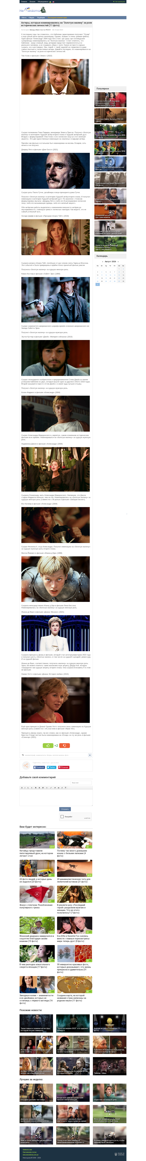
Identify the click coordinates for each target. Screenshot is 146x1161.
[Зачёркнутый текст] (32, 788)
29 (119, 281)
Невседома (37, 11)
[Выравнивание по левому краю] (36, 788)
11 (102, 275)
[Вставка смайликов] (47, 788)
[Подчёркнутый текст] (28, 788)
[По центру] (39, 788)
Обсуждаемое (43, 1)
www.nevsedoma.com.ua (30, 1154)
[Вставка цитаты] (58, 788)
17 (97, 278)
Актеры (49, 755)
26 (106, 281)
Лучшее (32, 1)
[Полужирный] (22, 788)
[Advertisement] (56, 112)
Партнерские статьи (29, 1152)
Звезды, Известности (37, 30)
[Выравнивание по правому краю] (43, 788)
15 (119, 275)
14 (114, 275)
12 (106, 275)
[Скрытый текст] (55, 788)
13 (110, 275)
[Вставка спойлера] (65, 788)
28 (114, 281)
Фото (24, 17)
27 (110, 281)
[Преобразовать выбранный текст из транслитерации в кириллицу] (62, 788)
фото (66, 755)
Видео (31, 17)
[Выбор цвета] (51, 788)
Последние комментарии (57, 17)
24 (97, 281)
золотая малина (58, 755)
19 (106, 278)
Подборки (41, 17)
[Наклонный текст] (25, 788)
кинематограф (30, 755)
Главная (24, 1)
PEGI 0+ (48, 30)
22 (119, 278)
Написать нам (27, 1149)
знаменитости (41, 755)
